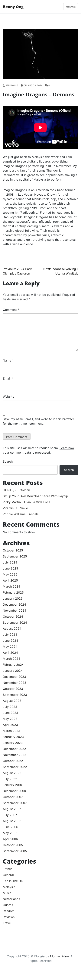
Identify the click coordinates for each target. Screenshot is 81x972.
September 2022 (15, 767)
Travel (7, 923)
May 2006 (10, 833)
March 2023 (11, 731)
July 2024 (10, 634)
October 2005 (13, 845)
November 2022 (14, 755)
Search (8, 461)
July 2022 (10, 779)
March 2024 (11, 658)
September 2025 (15, 556)
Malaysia (9, 887)
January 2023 (13, 743)
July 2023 (10, 707)
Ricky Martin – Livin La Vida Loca (26, 502)
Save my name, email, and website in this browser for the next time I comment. (38, 421)
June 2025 (10, 568)
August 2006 (12, 821)
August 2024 (12, 628)
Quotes (8, 905)
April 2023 (10, 725)
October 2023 (13, 689)
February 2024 (13, 664)
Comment (11, 310)
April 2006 (10, 839)
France (7, 869)
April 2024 (10, 652)
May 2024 (10, 646)
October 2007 (13, 797)
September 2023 (15, 695)
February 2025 (13, 592)
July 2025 (10, 562)
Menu (69, 6)
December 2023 (14, 677)
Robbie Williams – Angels (20, 514)
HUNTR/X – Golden (16, 490)
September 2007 (15, 803)
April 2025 (10, 580)
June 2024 (10, 640)
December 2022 (14, 749)
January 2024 (13, 670)
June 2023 (10, 713)
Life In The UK (13, 881)
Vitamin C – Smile (15, 508)
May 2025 (10, 574)
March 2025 (11, 586)
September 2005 (15, 851)
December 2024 (14, 604)
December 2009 (14, 791)
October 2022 (13, 761)
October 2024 (13, 616)
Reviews (9, 917)
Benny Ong (13, 6)
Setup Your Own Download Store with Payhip (35, 496)
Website (8, 396)
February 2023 (13, 737)
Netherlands (11, 899)
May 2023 (10, 719)
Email (8, 378)
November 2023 (14, 683)
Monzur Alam (59, 956)
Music (7, 893)
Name (8, 360)
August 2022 (12, 773)
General (8, 875)
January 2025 (13, 598)
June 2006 (10, 827)
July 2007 (10, 815)
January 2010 (12, 785)
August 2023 (12, 701)
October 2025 (13, 550)
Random (9, 911)
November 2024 (14, 610)
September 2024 (15, 622)
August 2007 (12, 809)
